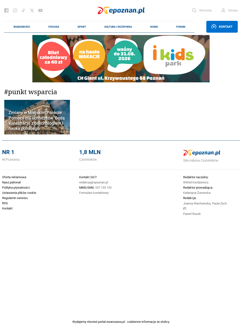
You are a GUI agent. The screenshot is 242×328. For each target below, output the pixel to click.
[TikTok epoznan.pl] (23, 10)
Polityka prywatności (16, 187)
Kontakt (226, 26)
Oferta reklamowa (14, 177)
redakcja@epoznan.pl (93, 182)
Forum (180, 26)
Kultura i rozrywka (118, 26)
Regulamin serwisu (15, 198)
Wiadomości (21, 26)
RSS (5, 203)
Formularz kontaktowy (94, 193)
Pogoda (53, 26)
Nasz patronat (11, 182)
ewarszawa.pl (115, 322)
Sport (82, 26)
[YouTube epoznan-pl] (40, 10)
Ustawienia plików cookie (19, 193)
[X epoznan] (32, 10)
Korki (154, 26)
